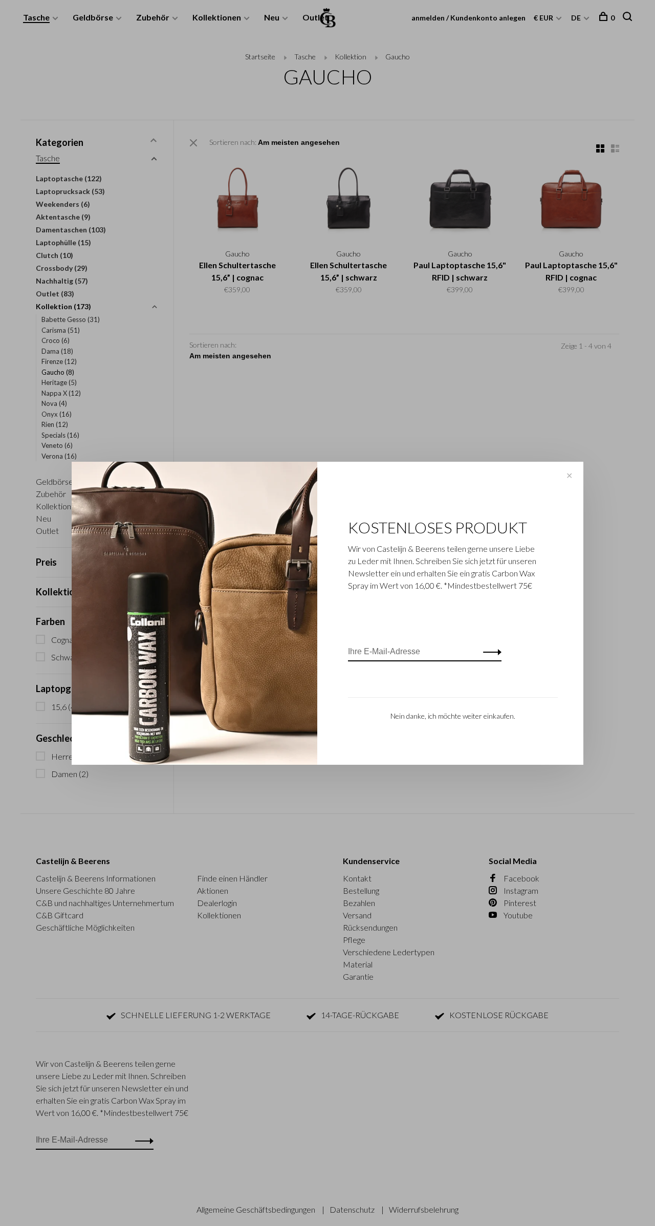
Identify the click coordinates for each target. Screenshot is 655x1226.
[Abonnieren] (489, 651)
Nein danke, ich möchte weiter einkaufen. (452, 716)
